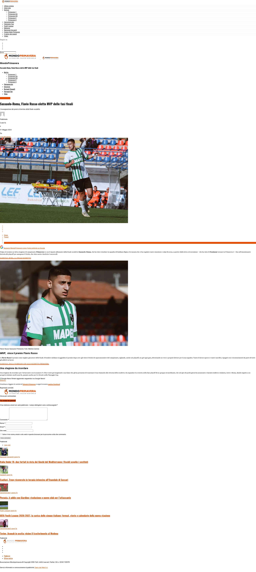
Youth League (8, 26)
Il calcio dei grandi (10, 34)
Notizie (6, 10)
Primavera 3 (12, 18)
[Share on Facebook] (130, 226)
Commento (4, 420)
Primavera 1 (12, 12)
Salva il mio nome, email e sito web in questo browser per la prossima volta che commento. (34, 434)
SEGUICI (3, 380)
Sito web (3, 431)
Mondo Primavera (29, 384)
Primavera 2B (12, 16)
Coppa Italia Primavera (12, 32)
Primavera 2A (12, 14)
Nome (2, 423)
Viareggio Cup (9, 24)
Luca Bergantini (5, 137)
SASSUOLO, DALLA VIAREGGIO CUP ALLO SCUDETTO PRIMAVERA (24, 364)
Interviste (7, 8)
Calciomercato (9, 22)
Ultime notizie (9, 6)
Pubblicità (7, 556)
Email (2, 427)
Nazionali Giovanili (10, 30)
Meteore (7, 28)
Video (6, 36)
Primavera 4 (12, 20)
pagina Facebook (54, 384)
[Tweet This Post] (130, 228)
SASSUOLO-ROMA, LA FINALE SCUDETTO (15, 258)
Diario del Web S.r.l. (41, 567)
